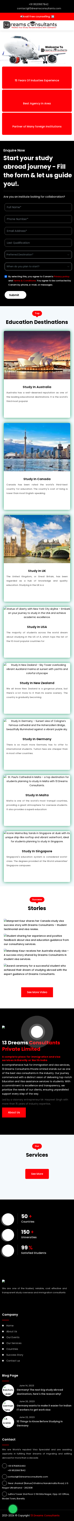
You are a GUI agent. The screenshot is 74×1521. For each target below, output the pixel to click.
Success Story (14, 1355)
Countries (12, 1349)
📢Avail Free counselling (37, 16)
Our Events (12, 1337)
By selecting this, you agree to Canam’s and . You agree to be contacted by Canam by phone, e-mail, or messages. (39, 280)
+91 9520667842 (38, 4)
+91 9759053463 (16, 1466)
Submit (14, 295)
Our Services (14, 1343)
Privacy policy (62, 276)
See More (37, 1174)
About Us (14, 1112)
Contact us (13, 1360)
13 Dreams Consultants (45, 1515)
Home (10, 1325)
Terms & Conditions (24, 280)
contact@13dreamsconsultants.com (39, 8)
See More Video (37, 992)
